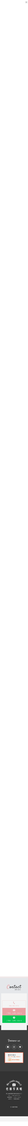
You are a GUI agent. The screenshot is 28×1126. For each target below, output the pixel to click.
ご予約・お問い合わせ (14, 1013)
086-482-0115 (14, 1006)
